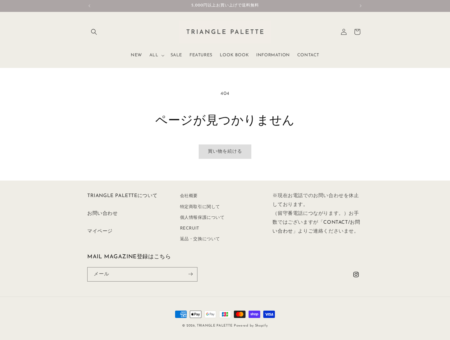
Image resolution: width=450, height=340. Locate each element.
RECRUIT (189, 228)
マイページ (100, 231)
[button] (94, 32)
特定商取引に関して (200, 206)
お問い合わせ (102, 213)
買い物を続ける (225, 151)
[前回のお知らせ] (89, 6)
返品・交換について (200, 239)
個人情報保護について (202, 217)
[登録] (190, 274)
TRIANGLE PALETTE (214, 325)
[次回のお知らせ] (360, 6)
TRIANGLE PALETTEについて (122, 195)
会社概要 (189, 196)
